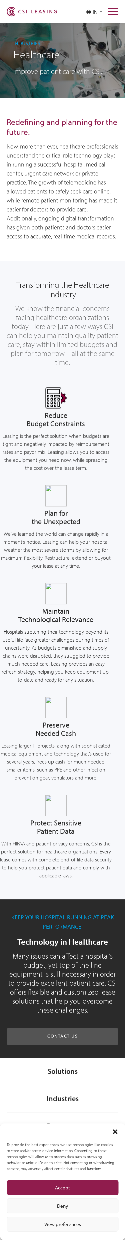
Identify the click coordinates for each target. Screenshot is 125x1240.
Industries (63, 1098)
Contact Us (62, 1036)
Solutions (63, 1071)
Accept (62, 1187)
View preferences (62, 1224)
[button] (115, 1131)
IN (96, 11)
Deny (62, 1206)
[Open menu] (113, 11)
